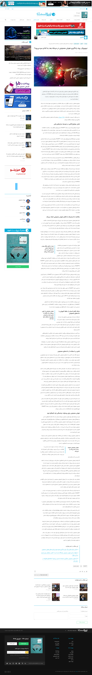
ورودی (72, 651)
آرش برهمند (22, 206)
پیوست (86, 43)
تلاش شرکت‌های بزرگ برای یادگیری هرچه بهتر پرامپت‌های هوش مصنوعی (59, 550)
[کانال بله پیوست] (23, 3)
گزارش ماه (71, 652)
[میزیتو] (18, 172)
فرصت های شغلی (56, 656)
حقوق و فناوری (70, 658)
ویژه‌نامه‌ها (57, 651)
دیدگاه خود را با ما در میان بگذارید (62, 611)
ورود (12, 9)
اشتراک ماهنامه (76, 15)
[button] (5, 19)
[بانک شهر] (60, 25)
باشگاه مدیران (70, 654)
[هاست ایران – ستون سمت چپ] (18, 32)
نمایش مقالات (12, 643)
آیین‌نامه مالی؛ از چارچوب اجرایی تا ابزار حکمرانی (20, 78)
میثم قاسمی (22, 219)
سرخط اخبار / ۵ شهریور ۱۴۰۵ (24, 69)
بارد (81, 566)
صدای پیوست (56, 641)
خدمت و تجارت (70, 656)
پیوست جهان (71, 661)
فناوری (82, 37)
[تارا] (18, 87)
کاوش (72, 645)
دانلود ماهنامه (23, 643)
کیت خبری (57, 658)
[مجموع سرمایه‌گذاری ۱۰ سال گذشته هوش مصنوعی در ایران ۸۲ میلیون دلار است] (56, 591)
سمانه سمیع (22, 213)
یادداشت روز (71, 643)
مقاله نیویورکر (62, 117)
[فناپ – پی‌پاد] (18, 101)
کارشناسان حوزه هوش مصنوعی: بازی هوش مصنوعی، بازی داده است (70, 586)
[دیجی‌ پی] (69, 3)
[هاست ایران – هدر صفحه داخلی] (60, 32)
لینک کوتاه (38, 574)
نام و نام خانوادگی (84, 611)
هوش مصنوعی (76, 43)
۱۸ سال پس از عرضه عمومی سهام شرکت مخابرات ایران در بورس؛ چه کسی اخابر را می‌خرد (16, 145)
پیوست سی (57, 643)
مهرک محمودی (22, 200)
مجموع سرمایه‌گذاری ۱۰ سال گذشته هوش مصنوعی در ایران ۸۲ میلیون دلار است (42, 586)
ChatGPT (85, 566)
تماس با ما (57, 652)
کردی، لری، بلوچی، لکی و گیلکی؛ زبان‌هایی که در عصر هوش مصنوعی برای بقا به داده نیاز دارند (15, 156)
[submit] (26, 652)
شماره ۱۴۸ (78, 13)
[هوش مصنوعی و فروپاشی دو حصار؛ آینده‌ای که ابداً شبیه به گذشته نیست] (83, 600)
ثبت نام (6, 9)
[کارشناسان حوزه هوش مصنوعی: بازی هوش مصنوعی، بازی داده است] (83, 591)
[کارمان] (18, 186)
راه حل (72, 659)
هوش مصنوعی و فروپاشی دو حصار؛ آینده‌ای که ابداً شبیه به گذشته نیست (70, 596)
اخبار (72, 641)
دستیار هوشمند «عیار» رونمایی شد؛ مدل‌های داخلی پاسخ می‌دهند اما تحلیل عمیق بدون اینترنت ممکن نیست (43, 596)
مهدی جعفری (42, 37)
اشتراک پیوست (18, 266)
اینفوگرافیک (57, 645)
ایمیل (86, 616)
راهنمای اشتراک (82, 9)
